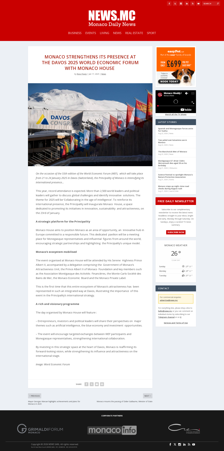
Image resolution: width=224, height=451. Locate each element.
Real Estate (134, 33)
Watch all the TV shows (175, 114)
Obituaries (173, 168)
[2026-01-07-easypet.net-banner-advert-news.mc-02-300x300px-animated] (176, 85)
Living (104, 33)
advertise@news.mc (169, 300)
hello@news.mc (165, 311)
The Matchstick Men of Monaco (172, 151)
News (117, 33)
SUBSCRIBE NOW (175, 232)
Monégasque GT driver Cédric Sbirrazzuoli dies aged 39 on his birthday (172, 163)
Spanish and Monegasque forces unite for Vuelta (175, 129)
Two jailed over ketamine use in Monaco (172, 141)
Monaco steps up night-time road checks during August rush (173, 187)
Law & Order (174, 191)
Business (74, 33)
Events (90, 33)
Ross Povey (82, 74)
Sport (151, 33)
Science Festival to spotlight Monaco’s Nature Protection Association (175, 175)
